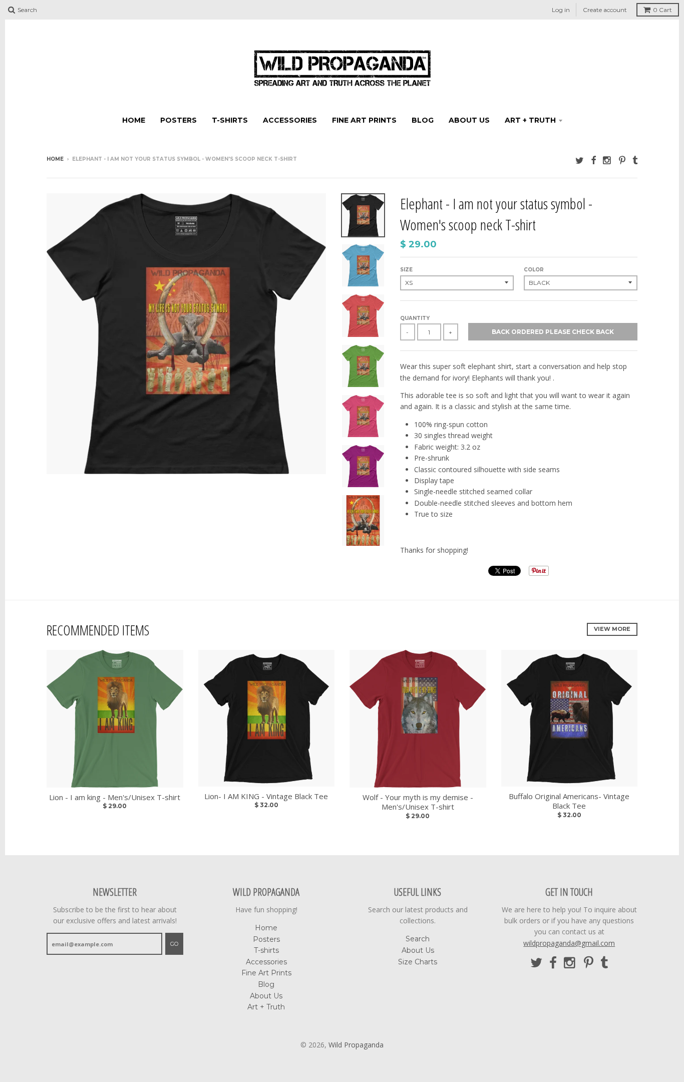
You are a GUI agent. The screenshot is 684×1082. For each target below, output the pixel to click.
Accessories (290, 120)
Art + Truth (530, 120)
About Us (469, 120)
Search (418, 938)
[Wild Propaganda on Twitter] (579, 160)
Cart (662, 10)
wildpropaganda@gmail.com (569, 943)
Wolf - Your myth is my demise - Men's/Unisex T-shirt (418, 802)
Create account (605, 10)
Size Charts (417, 961)
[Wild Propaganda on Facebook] (593, 160)
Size (406, 269)
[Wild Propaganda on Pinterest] (622, 160)
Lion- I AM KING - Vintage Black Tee (266, 796)
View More (612, 628)
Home (133, 120)
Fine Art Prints (364, 120)
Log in (561, 10)
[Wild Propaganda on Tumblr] (634, 160)
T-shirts (230, 120)
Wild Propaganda (356, 1044)
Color (534, 269)
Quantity (415, 318)
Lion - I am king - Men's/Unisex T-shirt (114, 797)
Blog (423, 120)
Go (174, 943)
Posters (178, 120)
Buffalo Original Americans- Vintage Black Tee (569, 801)
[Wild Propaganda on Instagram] (607, 160)
